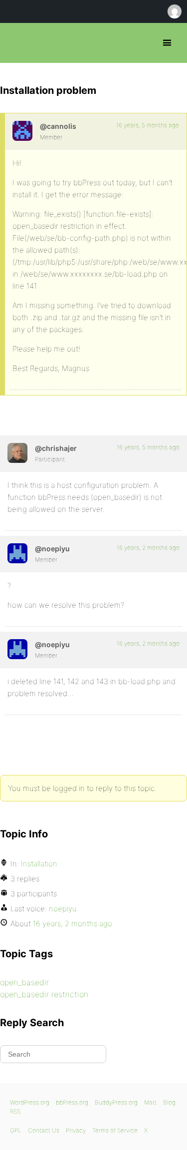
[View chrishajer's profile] (17, 453)
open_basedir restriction (44, 994)
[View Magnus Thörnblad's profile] (22, 131)
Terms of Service (115, 1130)
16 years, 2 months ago (148, 547)
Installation (39, 863)
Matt (150, 1102)
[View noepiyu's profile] (17, 553)
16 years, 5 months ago (147, 125)
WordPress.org (29, 1102)
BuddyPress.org (116, 1102)
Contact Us (43, 1130)
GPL (15, 1130)
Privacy (76, 1130)
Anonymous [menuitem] (174, 11)
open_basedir (24, 982)
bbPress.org (16, 43)
